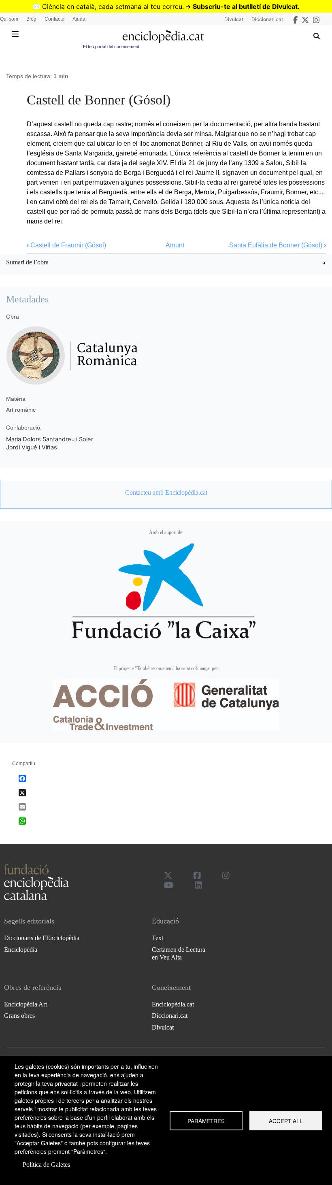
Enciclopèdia (20, 949)
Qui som (9, 19)
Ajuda (78, 19)
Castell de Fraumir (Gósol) (66, 245)
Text (157, 937)
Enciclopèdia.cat (173, 1004)
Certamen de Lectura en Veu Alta (178, 953)
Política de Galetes (46, 1164)
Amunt (175, 245)
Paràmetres (206, 1121)
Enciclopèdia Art (25, 1004)
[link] (166, 263)
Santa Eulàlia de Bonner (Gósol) (277, 245)
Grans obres (19, 1015)
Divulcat (233, 19)
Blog (31, 19)
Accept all (286, 1121)
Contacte (54, 19)
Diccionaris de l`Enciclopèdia (41, 937)
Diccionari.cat (267, 19)
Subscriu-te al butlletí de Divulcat (245, 6)
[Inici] (163, 36)
